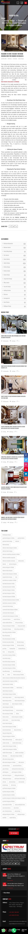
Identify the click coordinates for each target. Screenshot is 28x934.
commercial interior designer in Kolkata (10, 610)
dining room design (19, 623)
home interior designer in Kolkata (8, 665)
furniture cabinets (20, 645)
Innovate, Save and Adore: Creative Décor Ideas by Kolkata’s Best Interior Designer (12, 518)
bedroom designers (13, 564)
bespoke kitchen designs (7, 577)
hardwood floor (12, 649)
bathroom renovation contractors (8, 561)
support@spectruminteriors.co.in (17, 923)
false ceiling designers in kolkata (8, 639)
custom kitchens (17, 619)
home (3, 652)
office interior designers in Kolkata (8, 762)
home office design (6, 671)
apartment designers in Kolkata (8, 538)
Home (3, 18)
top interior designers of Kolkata (8, 801)
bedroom (4, 564)
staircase (4, 782)
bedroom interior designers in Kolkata (9, 574)
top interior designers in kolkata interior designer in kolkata (13, 798)
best (16, 577)
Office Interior (14, 283)
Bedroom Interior (14, 247)
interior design (19, 688)
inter (3, 675)
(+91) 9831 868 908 (14, 912)
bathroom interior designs (7, 551)
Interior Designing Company (7, 710)
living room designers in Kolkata (8, 736)
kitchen (17, 714)
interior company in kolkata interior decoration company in (13, 678)
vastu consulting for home (20, 805)
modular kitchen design (16, 743)
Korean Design (14, 275)
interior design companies (7, 691)
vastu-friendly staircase (7, 811)
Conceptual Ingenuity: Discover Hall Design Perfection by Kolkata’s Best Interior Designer (14, 458)
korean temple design (6, 730)
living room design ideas (7, 733)
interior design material (6, 697)
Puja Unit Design (14, 287)
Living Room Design (14, 279)
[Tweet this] (13, 226)
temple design (5, 785)
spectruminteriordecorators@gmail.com (17, 921)
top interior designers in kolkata (8, 795)
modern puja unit (18, 740)
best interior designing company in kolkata (10, 600)
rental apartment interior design (18, 769)
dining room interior (21, 626)
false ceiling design (6, 636)
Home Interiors (14, 259)
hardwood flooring (21, 649)
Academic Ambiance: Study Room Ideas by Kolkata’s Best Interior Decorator (14, 488)
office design (4, 756)
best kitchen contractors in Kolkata (9, 603)
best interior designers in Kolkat (8, 593)
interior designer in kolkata (17, 704)
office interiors (21, 762)
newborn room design (19, 753)
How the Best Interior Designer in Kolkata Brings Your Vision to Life (14, 367)
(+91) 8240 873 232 (14, 915)
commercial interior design (7, 606)
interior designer (5, 704)
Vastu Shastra (14, 302)
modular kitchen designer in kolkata (9, 746)
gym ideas (4, 649)
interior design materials (19, 697)
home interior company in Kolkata (8, 655)
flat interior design (20, 642)
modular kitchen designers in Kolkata (9, 749)
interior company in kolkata (18, 675)
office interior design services (8, 759)
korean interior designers (7, 723)
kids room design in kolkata (7, 714)
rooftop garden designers (19, 775)
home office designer (17, 671)
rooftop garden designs (6, 779)
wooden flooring (12, 818)
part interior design (6, 766)
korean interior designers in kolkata (9, 727)
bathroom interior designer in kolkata (9, 548)
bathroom (17, 541)
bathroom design (5, 545)
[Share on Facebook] (10, 226)
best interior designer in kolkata (8, 590)
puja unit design (5, 769)
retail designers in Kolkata (16, 772)
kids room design (19, 710)
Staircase (14, 294)
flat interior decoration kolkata (8, 642)
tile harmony (13, 785)
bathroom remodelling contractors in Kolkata (11, 554)
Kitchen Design (14, 267)
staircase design (12, 782)
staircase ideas (21, 782)
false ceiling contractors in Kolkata (9, 632)
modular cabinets (5, 743)
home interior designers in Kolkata (9, 668)
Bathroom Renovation (14, 244)
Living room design (17, 730)
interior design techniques (20, 701)
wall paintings (17, 811)
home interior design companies (8, 662)
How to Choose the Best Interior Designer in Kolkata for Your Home (13, 397)
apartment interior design (7, 541)
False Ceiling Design (14, 251)
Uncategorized (14, 298)
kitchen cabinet (5, 717)
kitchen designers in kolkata (17, 717)
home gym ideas (11, 652)
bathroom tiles (21, 561)
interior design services (7, 701)
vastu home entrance (6, 808)
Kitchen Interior (14, 271)
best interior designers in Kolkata (8, 597)
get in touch (14, 833)
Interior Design (9, 21)
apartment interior (21, 538)
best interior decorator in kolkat (8, 584)
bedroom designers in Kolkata (8, 567)
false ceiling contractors (19, 629)
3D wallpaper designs (6, 535)
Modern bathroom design (7, 740)
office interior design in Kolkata (16, 756)
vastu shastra (16, 808)
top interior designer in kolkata (8, 792)
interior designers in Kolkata (7, 707)
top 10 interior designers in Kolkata (8, 788)
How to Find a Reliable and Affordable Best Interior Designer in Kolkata (13, 337)
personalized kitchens (17, 766)
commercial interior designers (8, 613)
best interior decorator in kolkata (8, 587)
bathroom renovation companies (8, 558)
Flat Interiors (14, 255)
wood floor (4, 818)
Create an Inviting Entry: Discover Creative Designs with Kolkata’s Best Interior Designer (13, 427)
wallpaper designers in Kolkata (8, 814)
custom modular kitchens (7, 623)
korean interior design (15, 720)
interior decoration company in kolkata (9, 681)
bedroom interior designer (7, 571)
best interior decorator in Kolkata (10, 82)
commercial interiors (6, 619)
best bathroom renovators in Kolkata (9, 580)
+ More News (6, 893)
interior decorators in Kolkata (7, 688)
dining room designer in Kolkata (8, 626)
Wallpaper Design (14, 306)
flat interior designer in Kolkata (8, 645)
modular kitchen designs (7, 753)
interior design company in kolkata (9, 694)
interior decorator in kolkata (7, 684)
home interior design (6, 658)
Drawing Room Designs (6, 629)
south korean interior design (19, 779)
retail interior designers (6, 775)
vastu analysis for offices (7, 805)
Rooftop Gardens (14, 290)
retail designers (5, 772)
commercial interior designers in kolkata (10, 616)
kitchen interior (5, 720)
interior (8, 675)
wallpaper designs (21, 814)
